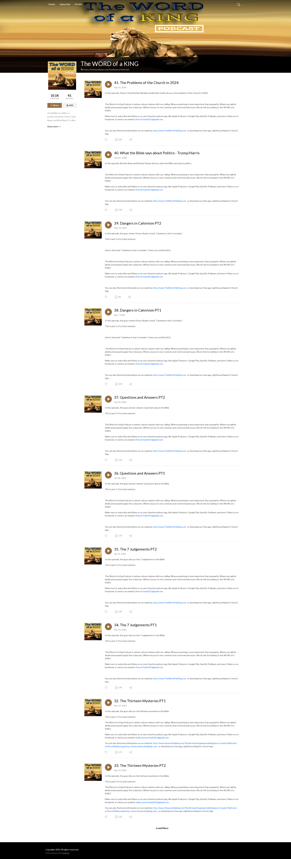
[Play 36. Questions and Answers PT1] (108, 475)
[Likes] (106, 139)
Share (56, 105)
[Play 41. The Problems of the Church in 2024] (108, 84)
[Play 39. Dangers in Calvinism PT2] (108, 225)
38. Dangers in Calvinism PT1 (137, 310)
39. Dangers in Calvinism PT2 (137, 223)
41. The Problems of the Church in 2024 (146, 82)
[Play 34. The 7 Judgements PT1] (108, 626)
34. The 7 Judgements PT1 (135, 625)
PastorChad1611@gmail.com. (149, 119)
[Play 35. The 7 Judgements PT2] (108, 550)
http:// (156, 130)
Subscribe (65, 4)
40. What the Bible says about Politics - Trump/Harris (156, 153)
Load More (162, 828)
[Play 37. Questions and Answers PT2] (108, 399)
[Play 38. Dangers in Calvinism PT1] (108, 312)
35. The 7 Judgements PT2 (135, 549)
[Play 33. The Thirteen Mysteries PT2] (108, 767)
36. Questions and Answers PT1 (139, 473)
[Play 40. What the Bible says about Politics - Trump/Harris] (108, 154)
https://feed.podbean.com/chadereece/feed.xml (106, 69)
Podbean (66, 853)
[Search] (238, 4)
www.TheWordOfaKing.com (172, 130)
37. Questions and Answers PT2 (139, 397)
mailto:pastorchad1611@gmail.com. (152, 737)
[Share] (131, 139)
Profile (78, 4)
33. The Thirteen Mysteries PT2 (140, 765)
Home (51, 4)
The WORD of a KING (110, 63)
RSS (71, 105)
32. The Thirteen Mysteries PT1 (140, 701)
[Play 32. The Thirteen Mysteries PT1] (108, 702)
